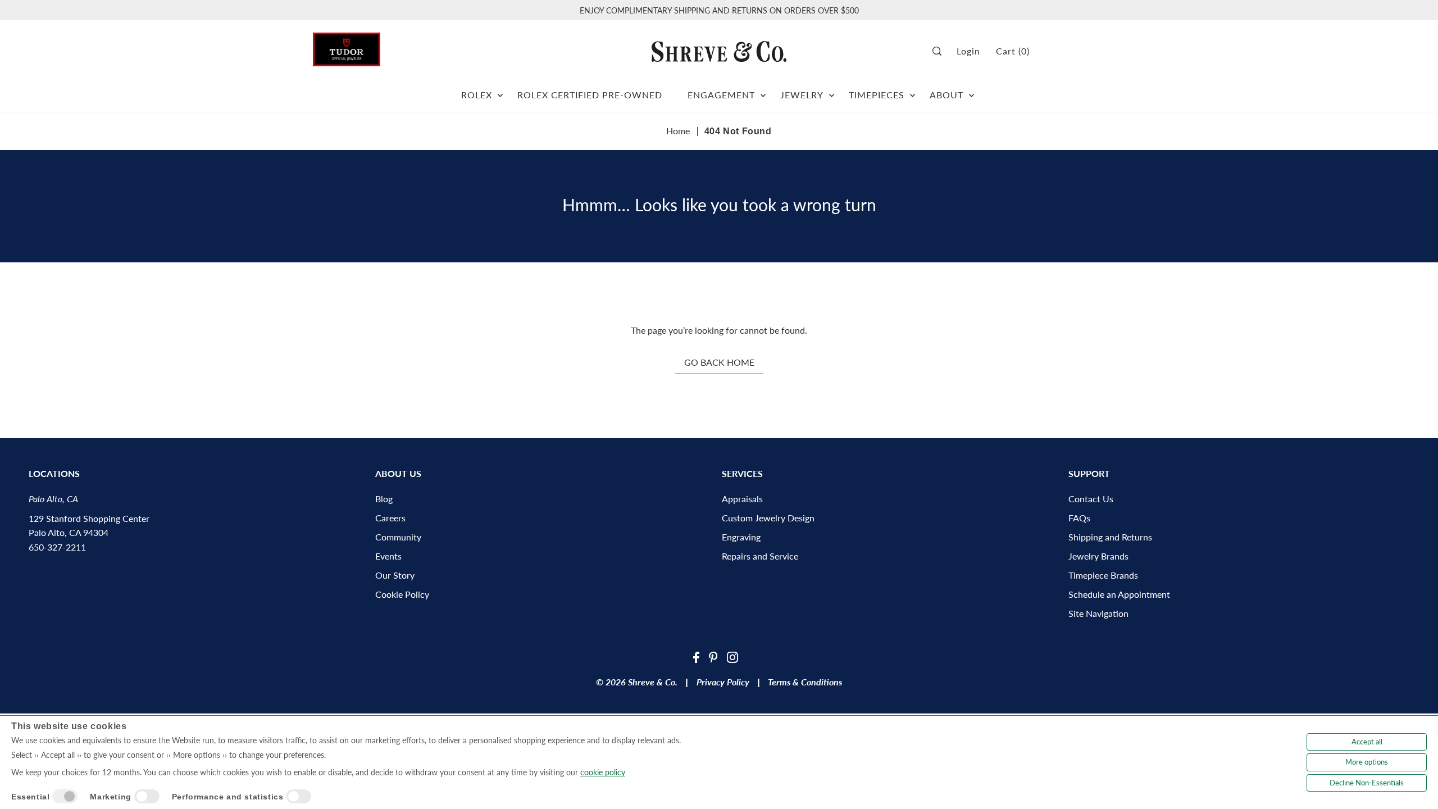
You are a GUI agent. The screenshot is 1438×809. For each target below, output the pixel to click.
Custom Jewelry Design (768, 517)
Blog (384, 498)
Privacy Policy (723, 681)
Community (398, 536)
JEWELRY (801, 94)
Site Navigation (1098, 613)
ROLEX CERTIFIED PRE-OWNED (589, 94)
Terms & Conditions (805, 681)
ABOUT (946, 94)
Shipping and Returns (1110, 536)
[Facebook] (696, 656)
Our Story (395, 575)
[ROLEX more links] (500, 90)
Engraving (741, 536)
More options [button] (1366, 761)
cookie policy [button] (602, 772)
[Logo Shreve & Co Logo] (719, 51)
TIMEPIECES (876, 94)
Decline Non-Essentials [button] (1367, 782)
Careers (390, 517)
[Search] (941, 51)
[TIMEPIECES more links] (912, 90)
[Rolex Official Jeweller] (1083, 51)
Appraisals (742, 498)
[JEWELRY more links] (832, 90)
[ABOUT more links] (971, 90)
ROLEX (476, 94)
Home (678, 130)
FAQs (1079, 517)
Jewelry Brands (1098, 556)
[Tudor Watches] (346, 46)
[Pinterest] (713, 656)
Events (388, 556)
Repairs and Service (760, 556)
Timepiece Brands (1103, 575)
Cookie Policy (402, 594)
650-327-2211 (57, 547)
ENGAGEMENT (721, 94)
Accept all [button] (1366, 741)
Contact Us (1090, 498)
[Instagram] (732, 656)
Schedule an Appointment (1119, 594)
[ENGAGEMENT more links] (763, 90)
